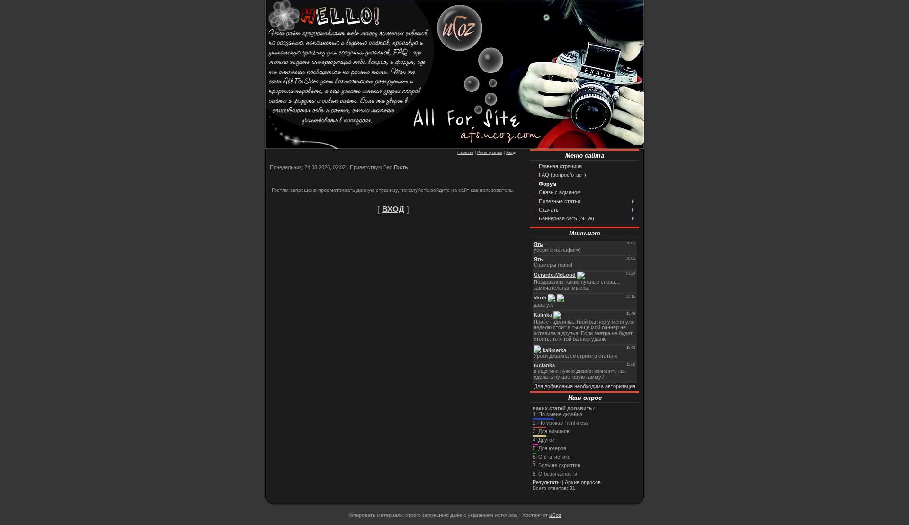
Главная (465, 152)
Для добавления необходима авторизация (584, 386)
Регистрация (489, 152)
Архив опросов (583, 482)
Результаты (547, 482)
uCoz (555, 515)
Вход (511, 152)
